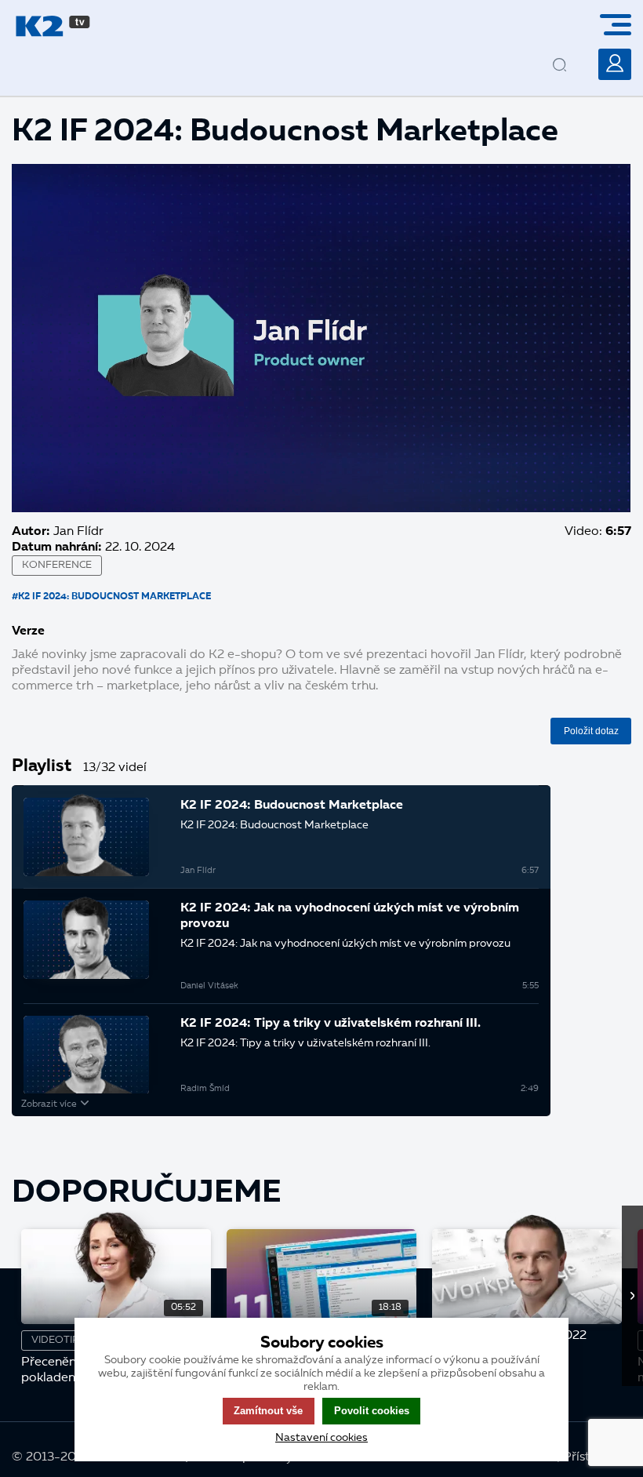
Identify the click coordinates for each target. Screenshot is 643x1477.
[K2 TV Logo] (53, 26)
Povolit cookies (371, 1411)
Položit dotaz (591, 731)
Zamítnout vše (268, 1411)
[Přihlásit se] (614, 64)
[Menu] (621, 24)
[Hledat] (573, 52)
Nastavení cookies (321, 1437)
